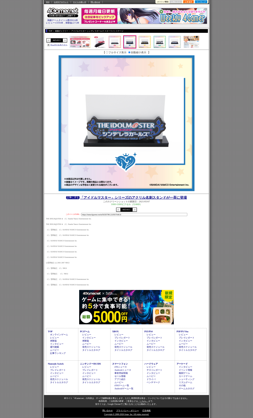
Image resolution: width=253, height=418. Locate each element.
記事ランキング (58, 353)
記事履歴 (188, 2)
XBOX (115, 331)
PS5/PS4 (148, 331)
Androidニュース (122, 370)
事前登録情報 (121, 373)
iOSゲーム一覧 (121, 385)
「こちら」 (143, 401)
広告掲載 (146, 410)
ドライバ (151, 379)
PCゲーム (85, 331)
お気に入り (176, 2)
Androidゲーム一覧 (123, 388)
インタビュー (57, 344)
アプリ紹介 (120, 379)
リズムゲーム (185, 382)
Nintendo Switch (56, 363)
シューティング (186, 379)
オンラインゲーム (59, 334)
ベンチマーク (153, 382)
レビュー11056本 (54, 22)
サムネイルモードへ (58, 45)
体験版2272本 (72, 22)
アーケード (182, 363)
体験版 (53, 340)
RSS (47, 2)
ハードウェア (151, 363)
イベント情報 (185, 370)
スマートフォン (120, 363)
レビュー (54, 337)
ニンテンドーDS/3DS (90, 363)
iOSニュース (120, 367)
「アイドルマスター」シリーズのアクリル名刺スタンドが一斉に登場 (133, 197)
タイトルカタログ (91, 350)
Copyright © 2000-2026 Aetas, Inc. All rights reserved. (126, 414)
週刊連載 (54, 347)
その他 (182, 385)
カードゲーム (185, 376)
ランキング (201, 2)
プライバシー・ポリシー (127, 410)
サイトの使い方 (79, 2)
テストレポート (154, 370)
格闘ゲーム (184, 373)
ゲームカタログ (186, 388)
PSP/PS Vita (182, 331)
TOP (50, 331)
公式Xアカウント (61, 2)
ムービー (54, 350)
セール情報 (120, 376)
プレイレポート (122, 337)
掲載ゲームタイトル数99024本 (62, 20)
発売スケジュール (91, 347)
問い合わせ (95, 2)
